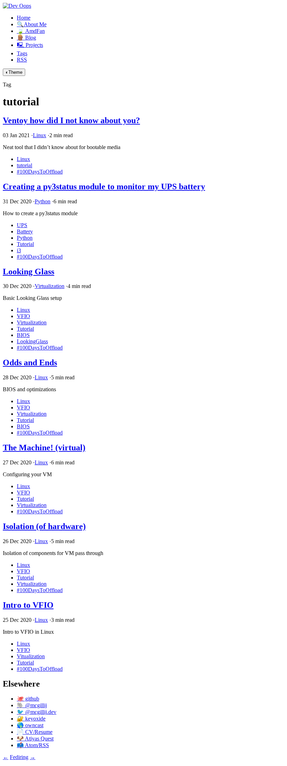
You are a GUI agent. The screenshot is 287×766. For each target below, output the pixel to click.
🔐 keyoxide (31, 719)
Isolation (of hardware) (44, 526)
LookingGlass (32, 341)
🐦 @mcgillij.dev (36, 712)
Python (42, 201)
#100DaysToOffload (40, 172)
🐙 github (28, 699)
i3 (19, 250)
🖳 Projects (30, 45)
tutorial (24, 165)
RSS (22, 60)
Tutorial (25, 244)
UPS (22, 225)
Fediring (19, 757)
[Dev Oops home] (17, 6)
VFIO (23, 316)
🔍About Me (32, 24)
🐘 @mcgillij (32, 705)
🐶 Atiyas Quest (35, 739)
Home (23, 18)
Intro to (28, 605)
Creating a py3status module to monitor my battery (104, 186)
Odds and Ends (30, 362)
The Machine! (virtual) (44, 447)
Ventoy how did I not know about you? (71, 120)
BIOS (23, 335)
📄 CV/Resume (34, 732)
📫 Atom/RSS (33, 745)
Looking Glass (28, 271)
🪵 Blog (26, 38)
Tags (22, 53)
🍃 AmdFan (31, 31)
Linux (39, 135)
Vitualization (31, 656)
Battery (25, 231)
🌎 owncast (30, 725)
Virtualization (49, 286)
